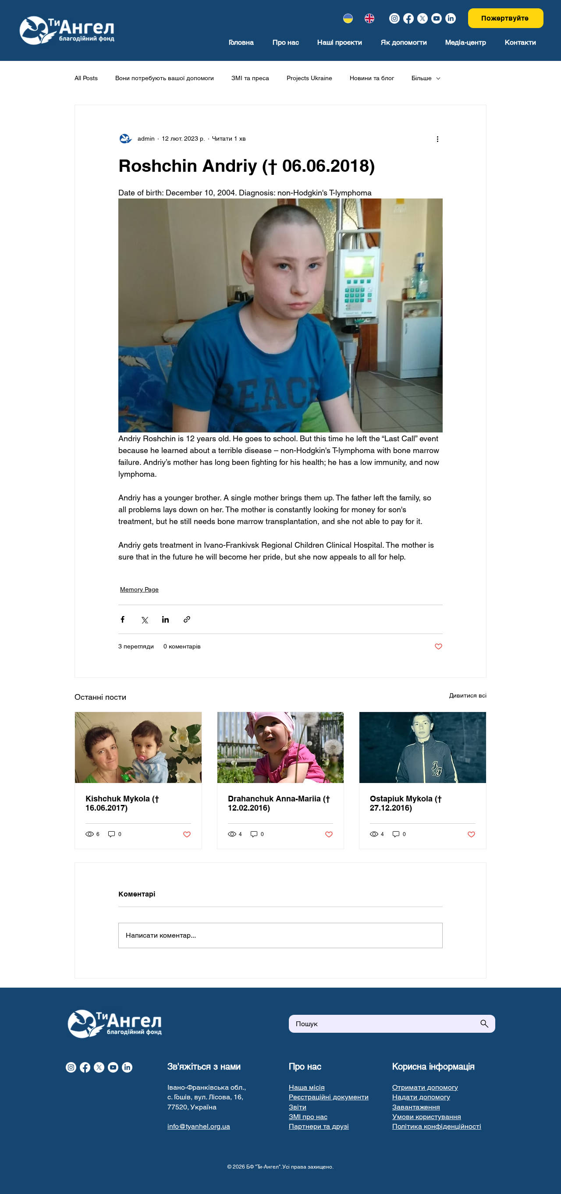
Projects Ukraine (309, 77)
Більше (422, 77)
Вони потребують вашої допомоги (164, 77)
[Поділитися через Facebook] (122, 619)
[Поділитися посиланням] (187, 619)
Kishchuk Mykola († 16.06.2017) (122, 803)
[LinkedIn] (450, 18)
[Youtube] (436, 18)
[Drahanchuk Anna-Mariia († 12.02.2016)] (280, 747)
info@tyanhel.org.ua (198, 1126)
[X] (422, 18)
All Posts (86, 77)
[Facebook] (408, 18)
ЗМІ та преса (250, 77)
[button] (329, 1097)
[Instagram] (394, 18)
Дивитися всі (467, 695)
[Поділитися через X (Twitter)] (144, 619)
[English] (369, 18)
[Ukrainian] (348, 18)
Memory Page (139, 589)
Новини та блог (372, 77)
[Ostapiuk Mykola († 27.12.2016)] (422, 747)
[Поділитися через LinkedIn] (165, 619)
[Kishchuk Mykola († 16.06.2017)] (138, 747)
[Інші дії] (437, 138)
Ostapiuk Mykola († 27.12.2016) (406, 803)
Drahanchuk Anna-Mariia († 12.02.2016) (279, 803)
